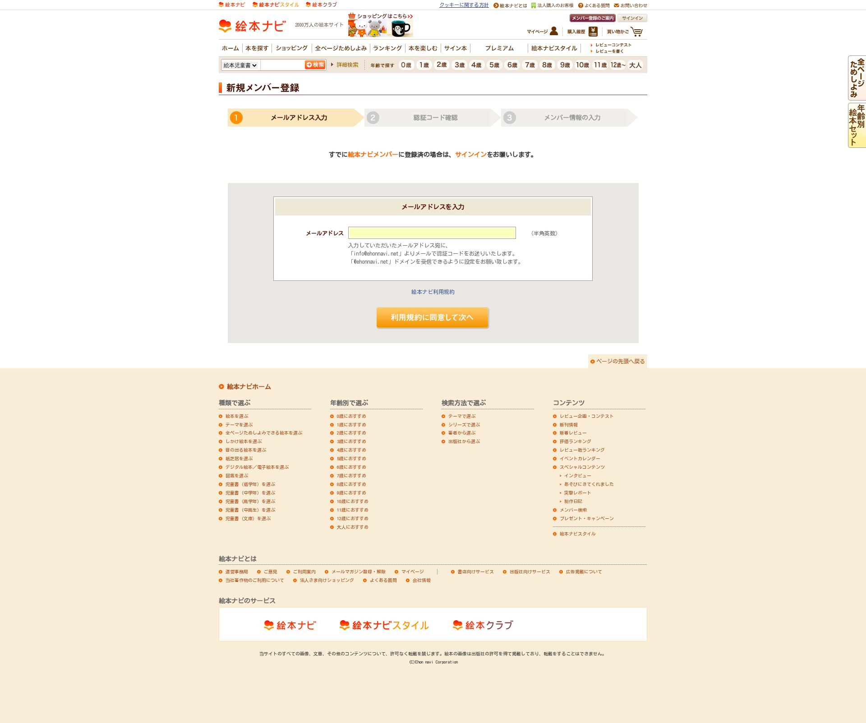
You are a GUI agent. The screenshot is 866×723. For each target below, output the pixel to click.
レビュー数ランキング (582, 450)
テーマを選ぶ (239, 424)
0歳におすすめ (351, 416)
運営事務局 (237, 571)
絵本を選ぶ (237, 416)
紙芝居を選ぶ (239, 458)
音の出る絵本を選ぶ (246, 450)
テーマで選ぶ (461, 416)
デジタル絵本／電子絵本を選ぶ (257, 467)
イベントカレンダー (580, 458)
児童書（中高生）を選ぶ (250, 510)
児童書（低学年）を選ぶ (250, 484)
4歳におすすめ (351, 450)
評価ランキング (575, 441)
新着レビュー (573, 432)
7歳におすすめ (351, 475)
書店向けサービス (476, 571)
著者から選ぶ (461, 432)
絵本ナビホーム (249, 387)
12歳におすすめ (353, 518)
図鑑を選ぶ (237, 475)
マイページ (412, 571)
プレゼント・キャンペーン (587, 518)
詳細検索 (347, 64)
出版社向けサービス (530, 571)
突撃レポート (577, 492)
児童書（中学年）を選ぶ (250, 492)
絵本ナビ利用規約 (433, 291)
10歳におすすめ (353, 501)
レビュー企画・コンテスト (587, 416)
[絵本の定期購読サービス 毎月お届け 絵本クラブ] (321, 4)
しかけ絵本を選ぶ (244, 441)
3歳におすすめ (351, 441)
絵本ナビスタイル (578, 533)
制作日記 (573, 501)
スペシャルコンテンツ (582, 467)
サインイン (471, 154)
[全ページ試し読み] (857, 96)
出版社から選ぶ (464, 441)
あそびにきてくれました (589, 484)
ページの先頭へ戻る (620, 361)
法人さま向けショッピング (327, 580)
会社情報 (422, 580)
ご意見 (270, 571)
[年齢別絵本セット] (857, 143)
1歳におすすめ (351, 424)
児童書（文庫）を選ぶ (248, 518)
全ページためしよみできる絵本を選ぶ (264, 432)
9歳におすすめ (351, 492)
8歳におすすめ (351, 484)
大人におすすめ (353, 527)
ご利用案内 (304, 571)
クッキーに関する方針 (464, 4)
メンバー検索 (573, 510)
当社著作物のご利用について (255, 580)
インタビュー (577, 475)
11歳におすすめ (353, 510)
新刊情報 (569, 424)
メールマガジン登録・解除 (359, 571)
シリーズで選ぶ (464, 424)
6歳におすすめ (351, 467)
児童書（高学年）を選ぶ (250, 501)
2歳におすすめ (351, 432)
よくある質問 (383, 580)
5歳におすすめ (351, 458)
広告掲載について (584, 571)
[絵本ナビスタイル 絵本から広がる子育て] (276, 4)
